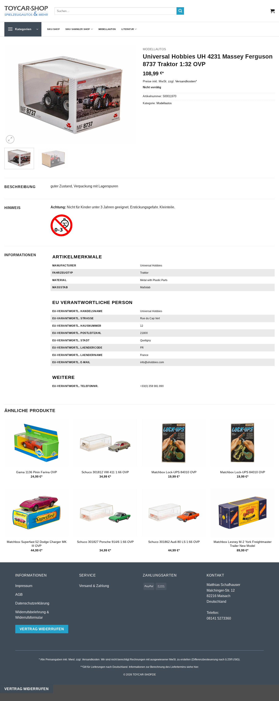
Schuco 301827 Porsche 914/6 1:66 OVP (105, 542)
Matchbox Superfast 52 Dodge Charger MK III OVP (36, 544)
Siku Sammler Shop (77, 29)
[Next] (128, 95)
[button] (272, 11)
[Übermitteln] (180, 11)
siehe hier (192, 666)
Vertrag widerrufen (26, 689)
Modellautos (107, 29)
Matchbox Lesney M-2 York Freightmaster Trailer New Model (243, 544)
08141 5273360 (219, 618)
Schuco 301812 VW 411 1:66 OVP (105, 472)
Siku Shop (53, 29)
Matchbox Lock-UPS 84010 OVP (173, 472)
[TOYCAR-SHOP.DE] (26, 11)
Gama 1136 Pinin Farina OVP (36, 472)
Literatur (127, 29)
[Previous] (12, 95)
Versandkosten (185, 81)
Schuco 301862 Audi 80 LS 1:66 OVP (174, 542)
